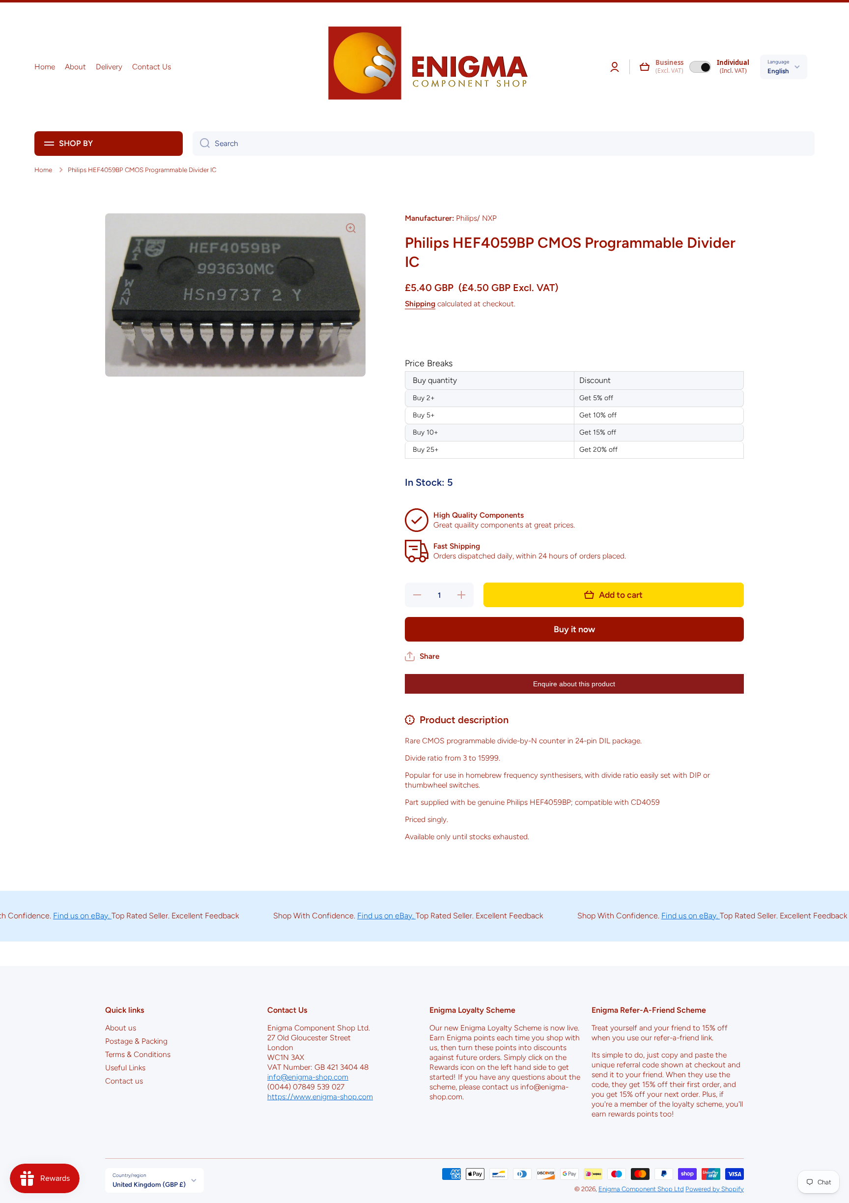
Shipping (420, 303)
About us (120, 1027)
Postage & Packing (136, 1041)
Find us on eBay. (58, 915)
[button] (645, 67)
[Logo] (424, 67)
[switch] (700, 67)
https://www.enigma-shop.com (320, 1096)
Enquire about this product (574, 684)
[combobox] (504, 143)
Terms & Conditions (137, 1054)
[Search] (201, 143)
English (778, 71)
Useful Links (125, 1067)
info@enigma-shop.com (307, 1077)
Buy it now (574, 629)
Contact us (124, 1081)
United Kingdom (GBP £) (149, 1184)
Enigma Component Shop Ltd (641, 1189)
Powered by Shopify (714, 1189)
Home (43, 170)
